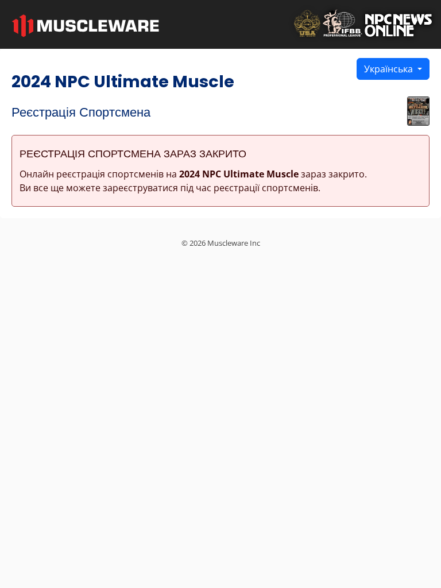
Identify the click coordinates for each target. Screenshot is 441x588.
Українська (389, 69)
